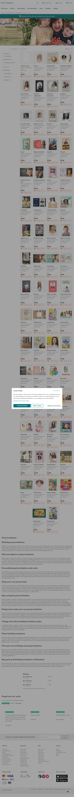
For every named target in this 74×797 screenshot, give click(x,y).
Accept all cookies (22, 405)
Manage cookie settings (54, 405)
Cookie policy (17, 401)
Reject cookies (37, 405)
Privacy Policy (25, 401)
